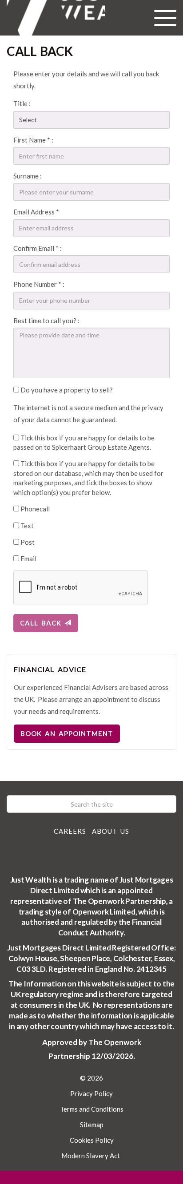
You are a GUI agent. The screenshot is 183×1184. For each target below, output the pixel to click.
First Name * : (33, 140)
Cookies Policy (92, 1140)
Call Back (42, 623)
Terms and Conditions (91, 1109)
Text (26, 526)
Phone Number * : (38, 284)
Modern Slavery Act (90, 1156)
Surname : (27, 176)
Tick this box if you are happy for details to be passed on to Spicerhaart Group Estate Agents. (84, 442)
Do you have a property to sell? (66, 390)
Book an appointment (66, 733)
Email (27, 558)
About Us (110, 831)
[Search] (167, 804)
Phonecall (34, 509)
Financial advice (50, 669)
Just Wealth (56, 18)
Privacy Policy (91, 1093)
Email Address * (36, 212)
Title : (22, 103)
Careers (70, 831)
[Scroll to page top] (91, 1177)
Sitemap (91, 1125)
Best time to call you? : (46, 321)
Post (27, 542)
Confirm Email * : (37, 248)
